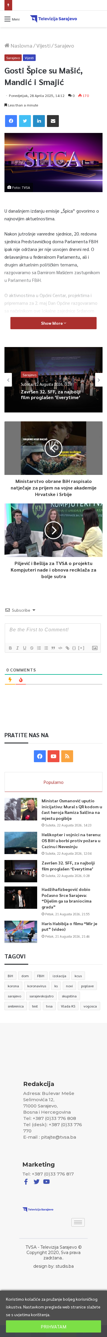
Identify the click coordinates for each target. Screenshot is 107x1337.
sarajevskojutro (41, 996)
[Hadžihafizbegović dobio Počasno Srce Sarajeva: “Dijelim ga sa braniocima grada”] (20, 897)
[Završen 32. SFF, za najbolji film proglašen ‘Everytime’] (20, 871)
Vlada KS (68, 1006)
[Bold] (10, 648)
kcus (78, 975)
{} (74, 648)
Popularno (54, 782)
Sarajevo (64, 45)
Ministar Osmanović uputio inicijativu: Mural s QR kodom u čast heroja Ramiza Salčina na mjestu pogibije (72, 809)
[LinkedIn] (39, 121)
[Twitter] (25, 121)
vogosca (90, 1006)
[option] (53, 379)
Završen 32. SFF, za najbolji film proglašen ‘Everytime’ (51, 394)
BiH (10, 975)
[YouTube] (53, 756)
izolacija (59, 975)
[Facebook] (11, 121)
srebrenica (16, 1006)
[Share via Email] (53, 121)
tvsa (49, 1006)
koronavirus (36, 985)
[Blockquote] (52, 648)
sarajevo (14, 996)
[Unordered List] (45, 648)
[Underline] (24, 648)
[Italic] (17, 648)
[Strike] (31, 648)
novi (69, 985)
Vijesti (43, 45)
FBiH (40, 975)
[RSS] (67, 756)
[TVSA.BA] (53, 19)
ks (56, 985)
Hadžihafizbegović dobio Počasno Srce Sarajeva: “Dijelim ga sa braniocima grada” (67, 897)
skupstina (69, 996)
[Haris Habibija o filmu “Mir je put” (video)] (20, 932)
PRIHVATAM (53, 1326)
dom (25, 975)
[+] (81, 648)
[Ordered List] (38, 648)
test (35, 1006)
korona (13, 985)
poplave (87, 985)
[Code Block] (60, 648)
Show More (52, 323)
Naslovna (21, 45)
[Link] (67, 648)
